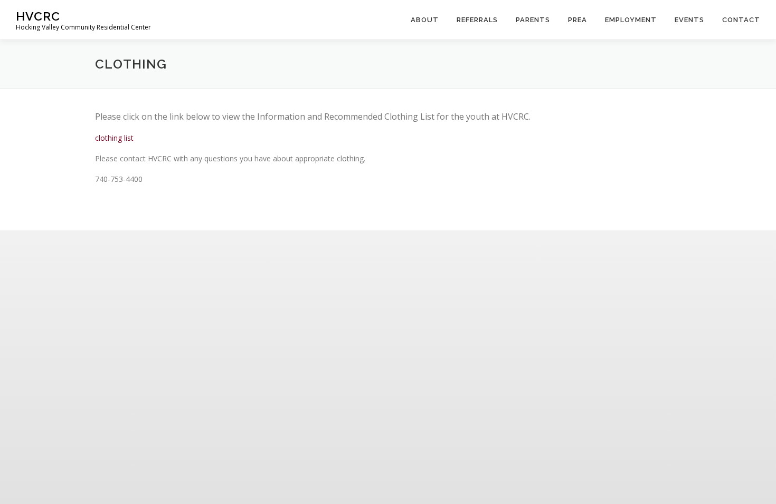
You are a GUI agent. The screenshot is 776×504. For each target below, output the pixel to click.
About (425, 20)
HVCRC (38, 16)
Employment (631, 20)
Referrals (477, 20)
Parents (533, 20)
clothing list (114, 138)
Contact (741, 20)
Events (689, 20)
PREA (577, 20)
